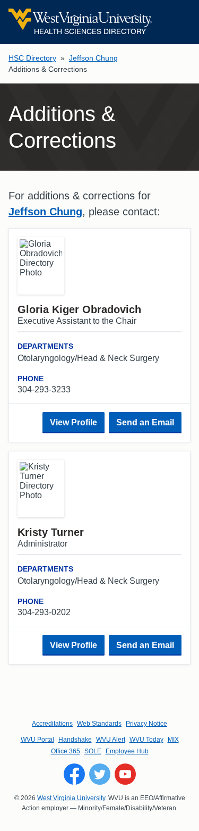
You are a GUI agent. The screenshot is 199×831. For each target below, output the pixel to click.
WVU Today (146, 739)
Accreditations (52, 723)
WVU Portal (37, 739)
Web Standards (99, 723)
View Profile (73, 422)
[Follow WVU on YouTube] (125, 774)
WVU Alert (110, 739)
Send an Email (145, 422)
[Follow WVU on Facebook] (74, 774)
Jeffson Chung (93, 58)
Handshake (75, 739)
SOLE (92, 751)
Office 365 (65, 751)
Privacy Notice (146, 723)
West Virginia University (71, 798)
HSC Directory (32, 58)
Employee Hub (127, 751)
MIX (173, 739)
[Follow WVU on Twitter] (99, 774)
